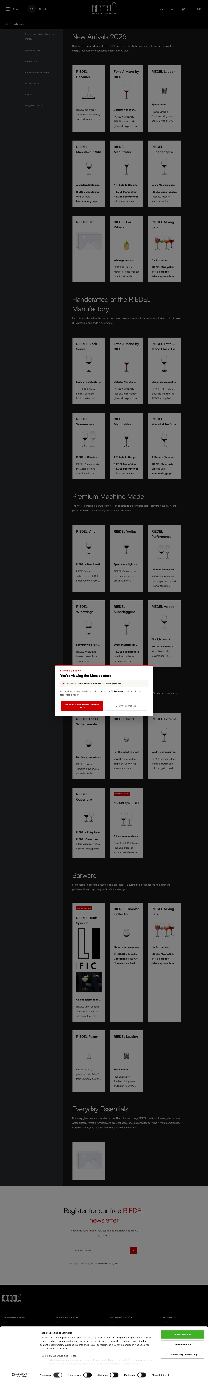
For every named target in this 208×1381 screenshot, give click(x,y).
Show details (159, 1375)
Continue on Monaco (126, 706)
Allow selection (183, 1344)
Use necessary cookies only (182, 1354)
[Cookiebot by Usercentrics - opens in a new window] (19, 1375)
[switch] (87, 1374)
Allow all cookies (183, 1334)
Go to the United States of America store (82, 705)
